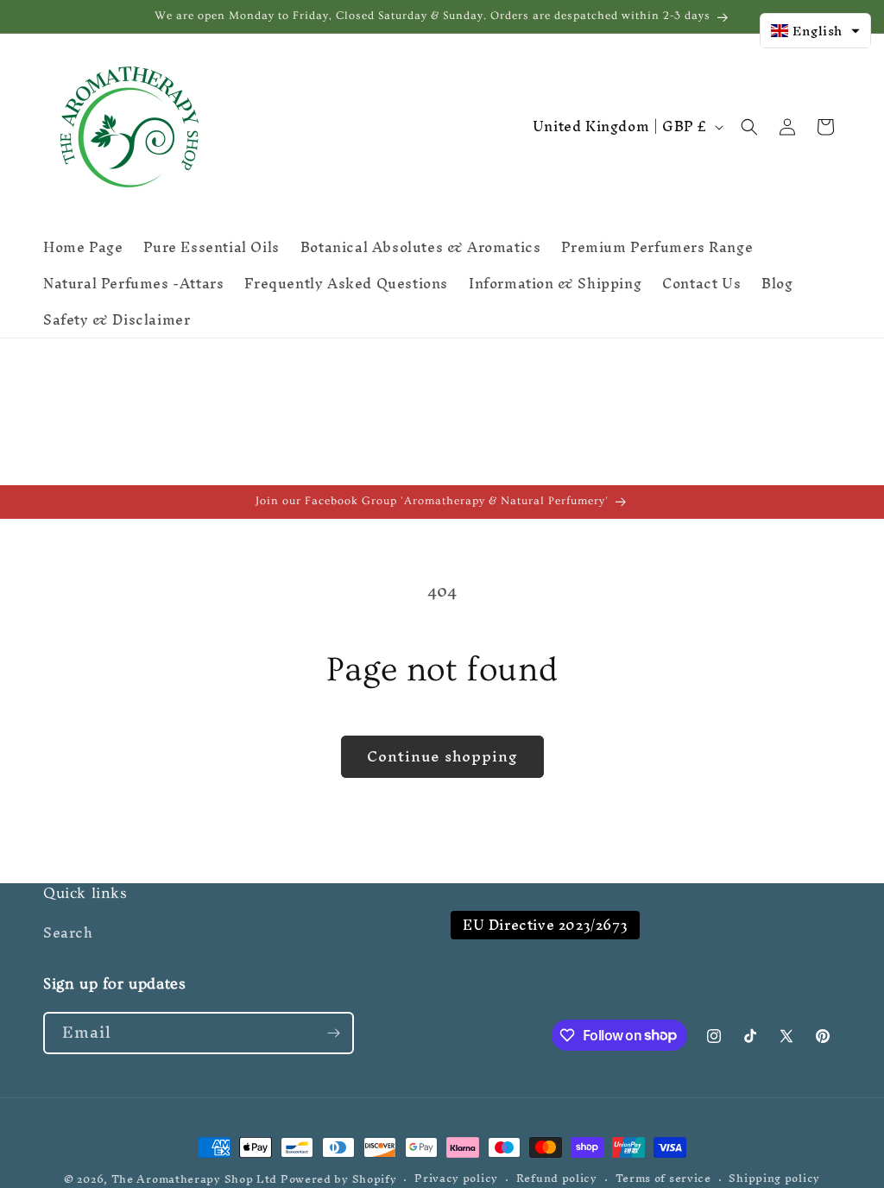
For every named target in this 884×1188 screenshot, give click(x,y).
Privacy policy (456, 1179)
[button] (749, 127)
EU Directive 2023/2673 (545, 925)
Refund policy (556, 1179)
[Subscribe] (333, 1033)
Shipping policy (774, 1179)
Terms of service (663, 1179)
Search (68, 935)
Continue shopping (442, 756)
